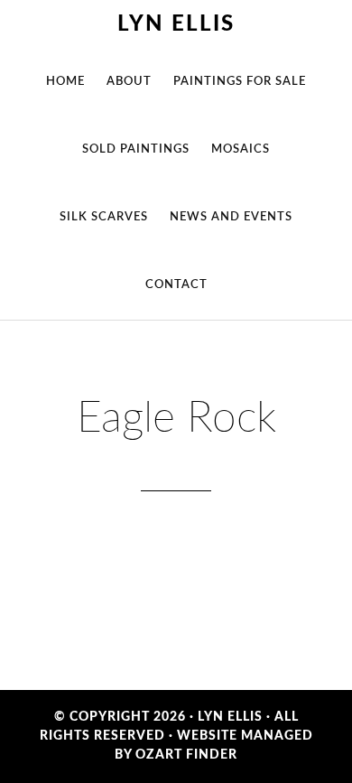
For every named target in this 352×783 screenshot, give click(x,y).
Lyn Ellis (176, 24)
